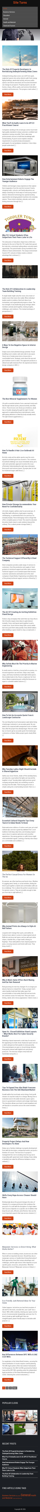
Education (6, 15)
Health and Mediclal (9, 22)
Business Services (9, 12)
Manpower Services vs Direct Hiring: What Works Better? (19, 1248)
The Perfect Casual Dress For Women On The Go (18, 875)
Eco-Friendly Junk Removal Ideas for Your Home (18, 1302)
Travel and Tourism (9, 26)
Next (14, 1388)
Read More (7, 94)
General (5, 19)
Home (5, 8)
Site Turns (20, 2)
